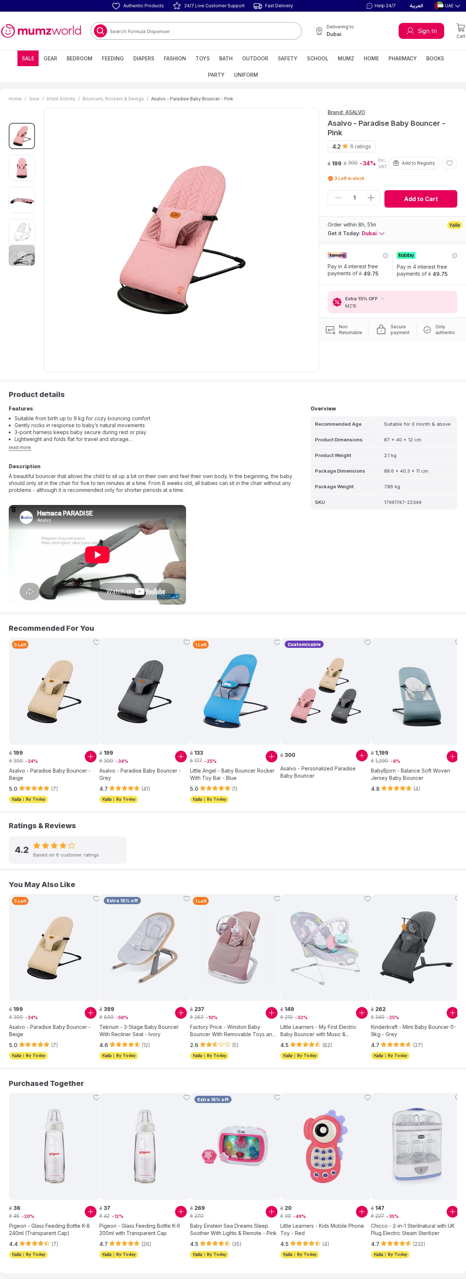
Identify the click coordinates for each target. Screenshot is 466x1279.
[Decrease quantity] (338, 197)
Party (216, 75)
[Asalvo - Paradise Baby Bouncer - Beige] (54, 691)
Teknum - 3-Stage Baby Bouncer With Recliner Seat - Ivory (139, 1030)
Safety (287, 58)
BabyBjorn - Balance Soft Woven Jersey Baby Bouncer (410, 774)
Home (371, 58)
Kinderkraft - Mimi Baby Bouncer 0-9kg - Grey (413, 1030)
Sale (28, 58)
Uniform (246, 75)
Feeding (113, 58)
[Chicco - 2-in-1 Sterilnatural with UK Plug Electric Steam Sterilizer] (416, 1146)
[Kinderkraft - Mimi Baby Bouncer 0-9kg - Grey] (416, 947)
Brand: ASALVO (346, 112)
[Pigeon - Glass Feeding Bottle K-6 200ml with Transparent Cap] (144, 1146)
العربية (416, 5)
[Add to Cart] (90, 756)
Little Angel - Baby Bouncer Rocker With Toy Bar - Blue (232, 774)
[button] (380, 6)
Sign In (427, 31)
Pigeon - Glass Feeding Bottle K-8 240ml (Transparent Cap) (49, 1229)
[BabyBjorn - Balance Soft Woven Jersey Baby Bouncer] (416, 691)
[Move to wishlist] (449, 163)
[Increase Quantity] (371, 197)
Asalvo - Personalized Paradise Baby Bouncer (318, 772)
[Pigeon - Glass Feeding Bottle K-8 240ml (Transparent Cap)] (54, 1146)
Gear (50, 58)
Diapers (143, 58)
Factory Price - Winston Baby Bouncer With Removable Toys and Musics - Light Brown (232, 1031)
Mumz (346, 58)
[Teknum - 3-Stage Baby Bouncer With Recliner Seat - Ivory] (144, 947)
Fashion (175, 58)
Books (435, 58)
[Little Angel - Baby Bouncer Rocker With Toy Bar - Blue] (235, 691)
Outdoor (255, 58)
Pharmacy (402, 58)
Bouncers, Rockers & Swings (113, 98)
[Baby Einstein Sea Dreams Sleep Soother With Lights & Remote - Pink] (235, 1146)
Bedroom (79, 58)
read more (20, 447)
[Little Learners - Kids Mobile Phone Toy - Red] (325, 1146)
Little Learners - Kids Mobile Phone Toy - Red (322, 1229)
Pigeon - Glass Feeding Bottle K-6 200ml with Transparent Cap (139, 1229)
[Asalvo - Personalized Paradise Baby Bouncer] (325, 691)
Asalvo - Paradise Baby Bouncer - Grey (140, 774)
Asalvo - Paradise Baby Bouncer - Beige (50, 774)
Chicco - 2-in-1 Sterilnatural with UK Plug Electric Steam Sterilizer (413, 1229)
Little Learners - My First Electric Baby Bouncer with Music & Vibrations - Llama (318, 1031)
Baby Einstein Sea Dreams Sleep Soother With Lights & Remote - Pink (233, 1229)
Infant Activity (61, 98)
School (317, 58)
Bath (226, 58)
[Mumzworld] (41, 31)
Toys (203, 58)
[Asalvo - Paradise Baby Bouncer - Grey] (144, 691)
